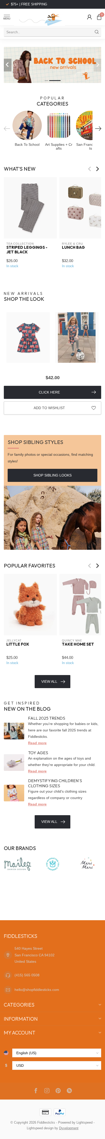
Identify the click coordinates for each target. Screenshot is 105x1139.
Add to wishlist (49, 408)
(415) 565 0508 (27, 975)
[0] (99, 17)
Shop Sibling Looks (52, 475)
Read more (37, 743)
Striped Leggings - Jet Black (26, 249)
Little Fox (17, 644)
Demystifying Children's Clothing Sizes (55, 783)
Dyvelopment (68, 1128)
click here (49, 392)
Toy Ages (38, 752)
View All (49, 681)
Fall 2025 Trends (46, 718)
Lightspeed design (40, 1128)
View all (49, 822)
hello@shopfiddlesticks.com (37, 990)
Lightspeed (84, 1122)
